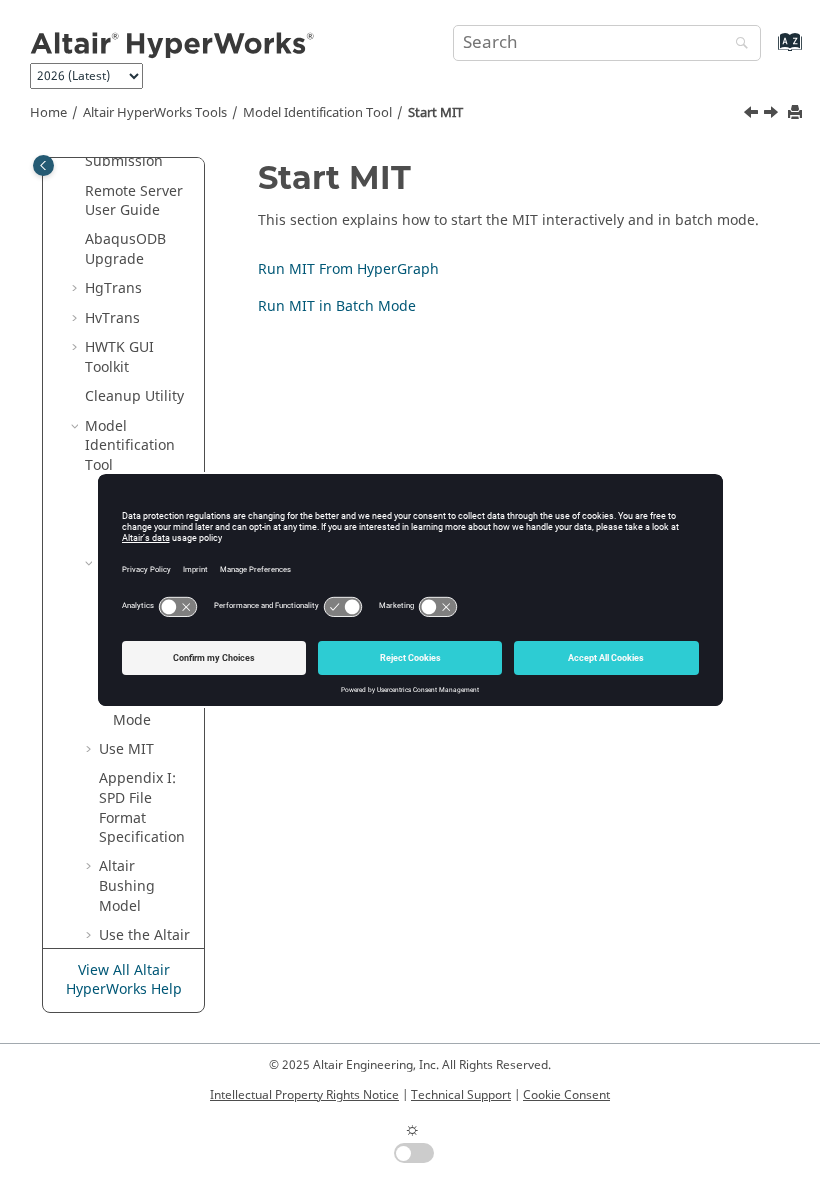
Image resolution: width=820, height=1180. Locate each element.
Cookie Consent (566, 1095)
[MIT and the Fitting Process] (753, 115)
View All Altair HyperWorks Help (124, 980)
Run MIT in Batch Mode (337, 306)
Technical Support (461, 1095)
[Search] (737, 44)
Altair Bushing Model (127, 886)
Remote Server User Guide (134, 201)
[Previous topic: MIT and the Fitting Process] (753, 115)
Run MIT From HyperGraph (348, 269)
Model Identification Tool (317, 113)
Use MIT (126, 749)
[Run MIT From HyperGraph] (773, 115)
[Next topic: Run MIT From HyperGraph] (773, 115)
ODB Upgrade (125, 249)
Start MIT (435, 113)
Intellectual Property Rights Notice (304, 1095)
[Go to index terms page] (768, 51)
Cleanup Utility (134, 396)
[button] (77, 192)
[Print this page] (797, 113)
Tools (155, 113)
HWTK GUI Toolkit (119, 357)
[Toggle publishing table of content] (43, 165)
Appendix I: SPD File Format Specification (142, 808)
